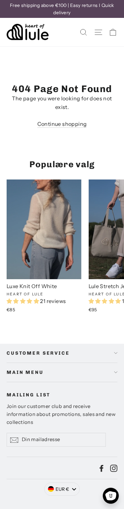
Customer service (38, 353)
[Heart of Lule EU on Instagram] (113, 468)
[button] (23, 301)
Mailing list (28, 395)
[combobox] (62, 489)
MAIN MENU (25, 372)
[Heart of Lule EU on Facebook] (101, 468)
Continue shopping (62, 124)
